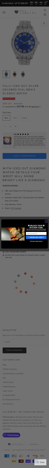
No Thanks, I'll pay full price (36, 241)
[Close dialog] (46, 221)
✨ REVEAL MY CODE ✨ (36, 237)
